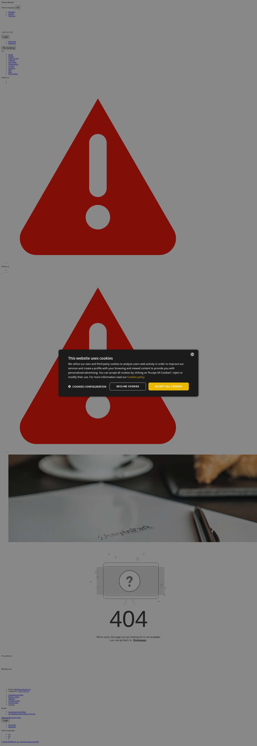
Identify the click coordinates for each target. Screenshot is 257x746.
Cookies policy (136, 377)
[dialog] (128, 372)
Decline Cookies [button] (127, 386)
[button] (87, 386)
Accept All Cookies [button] (168, 386)
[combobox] (192, 354)
